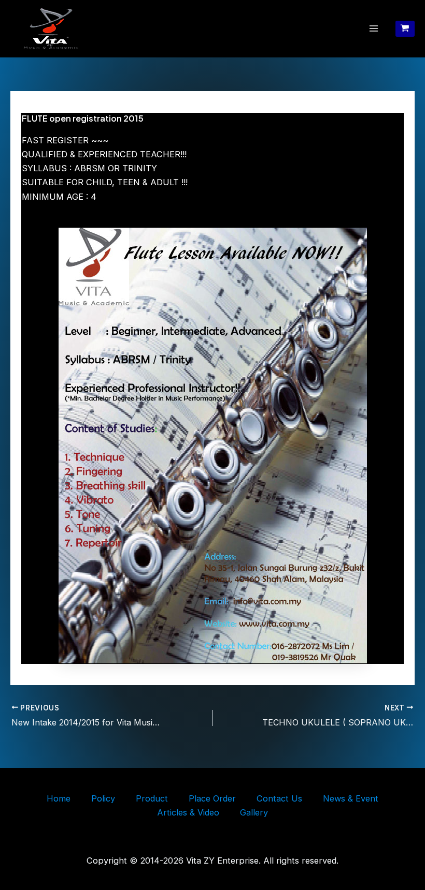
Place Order (212, 798)
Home (58, 798)
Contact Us (279, 798)
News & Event (350, 798)
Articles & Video (188, 812)
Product (152, 798)
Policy (103, 798)
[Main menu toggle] (374, 29)
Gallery (254, 812)
